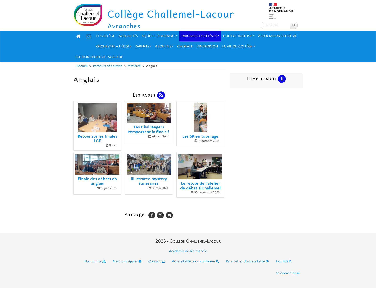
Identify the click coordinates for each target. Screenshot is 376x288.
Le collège (105, 36)
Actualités (128, 36)
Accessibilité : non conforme (194, 261)
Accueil (82, 66)
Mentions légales (126, 261)
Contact (155, 261)
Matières (134, 66)
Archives (163, 46)
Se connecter (286, 273)
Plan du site (93, 261)
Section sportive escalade (99, 57)
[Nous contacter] (89, 36)
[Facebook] (152, 215)
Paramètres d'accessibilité (246, 261)
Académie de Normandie (188, 251)
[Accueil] (78, 36)
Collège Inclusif (237, 36)
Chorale (185, 46)
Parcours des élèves (199, 36)
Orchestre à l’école (113, 46)
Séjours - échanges (158, 36)
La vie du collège (237, 46)
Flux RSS (282, 261)
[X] (160, 215)
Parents (142, 46)
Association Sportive (277, 36)
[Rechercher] (294, 25)
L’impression (207, 46)
